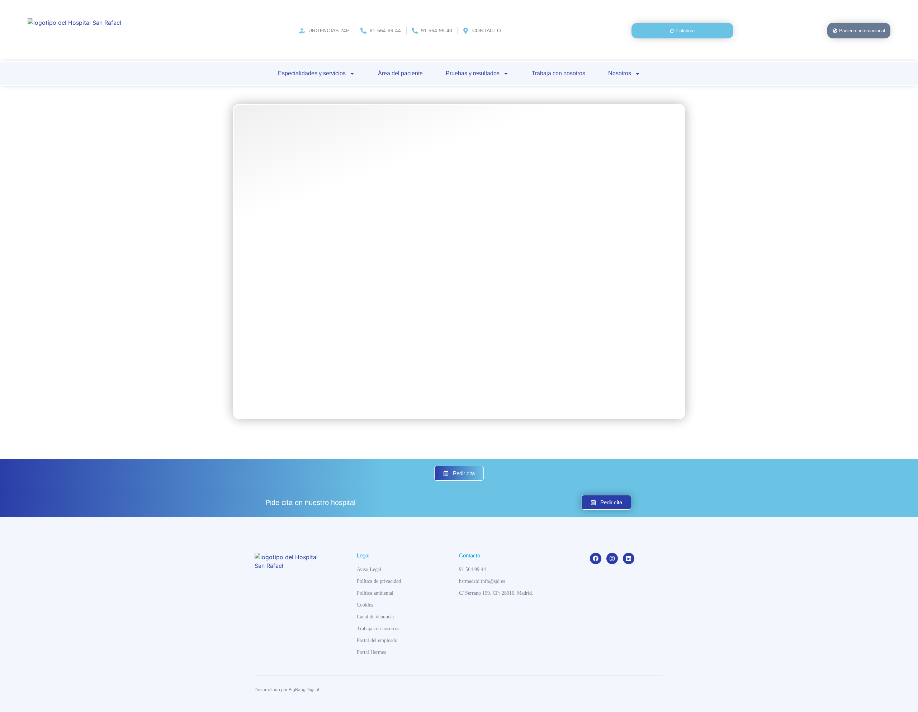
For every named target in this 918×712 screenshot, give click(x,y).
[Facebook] (595, 558)
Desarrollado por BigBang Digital (287, 689)
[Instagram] (612, 558)
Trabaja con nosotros (558, 73)
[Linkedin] (628, 558)
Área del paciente (400, 73)
